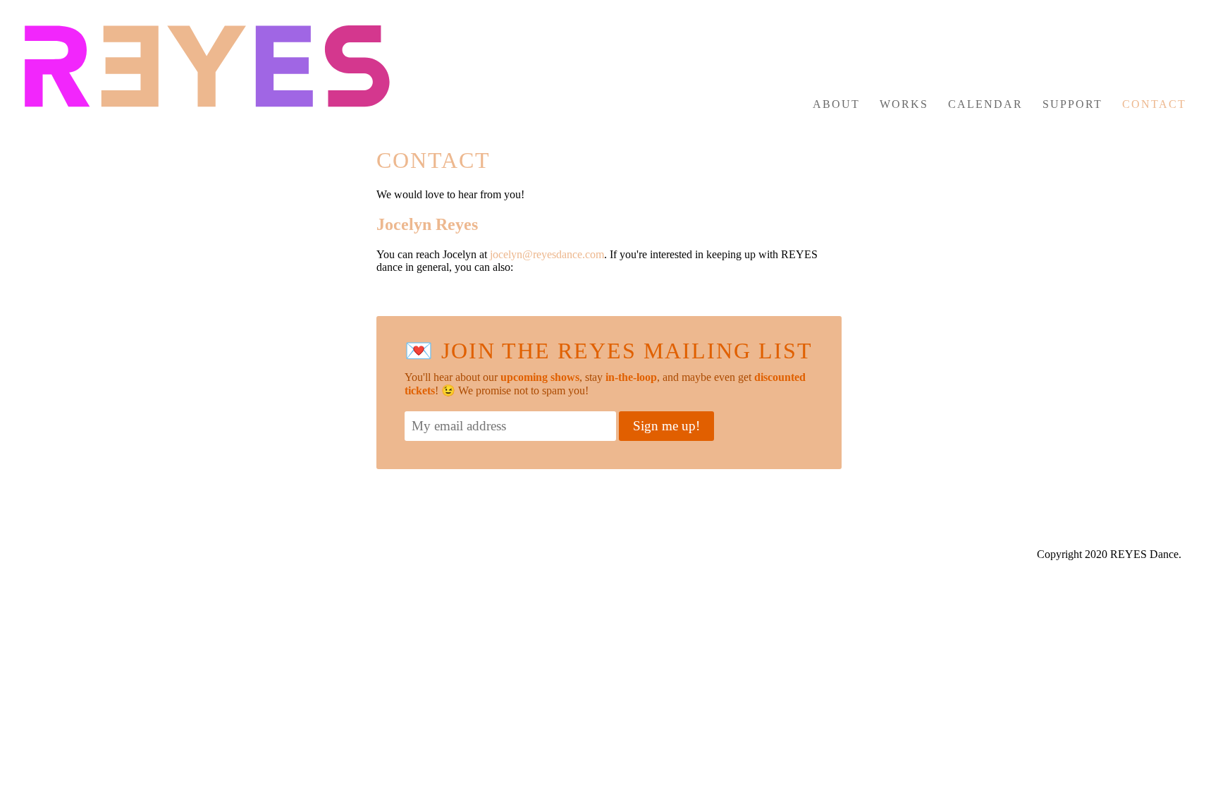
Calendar (985, 104)
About (836, 104)
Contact (1154, 104)
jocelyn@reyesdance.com (547, 254)
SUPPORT (1072, 104)
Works (904, 104)
